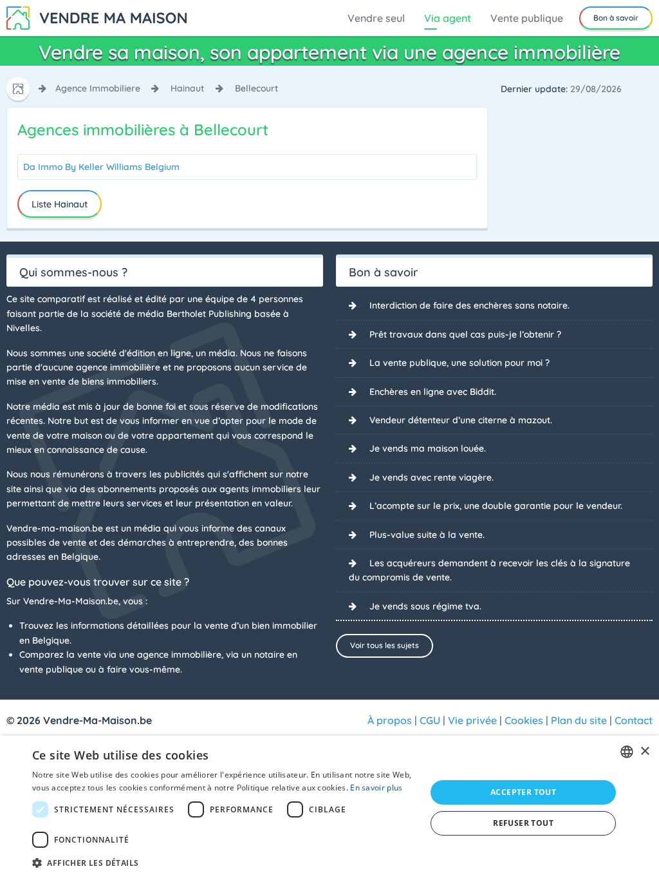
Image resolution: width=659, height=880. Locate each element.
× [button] (644, 751)
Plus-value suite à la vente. (427, 534)
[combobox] (626, 751)
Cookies (524, 720)
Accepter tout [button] (523, 792)
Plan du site (579, 720)
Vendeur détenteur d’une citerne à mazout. (460, 420)
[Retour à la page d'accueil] (96, 16)
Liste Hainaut (60, 204)
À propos (389, 720)
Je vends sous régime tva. (425, 606)
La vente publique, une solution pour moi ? (459, 362)
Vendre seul (376, 18)
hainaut (187, 88)
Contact (634, 720)
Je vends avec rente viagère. (431, 477)
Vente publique (526, 18)
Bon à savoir (615, 18)
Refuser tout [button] (523, 823)
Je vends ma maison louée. (427, 448)
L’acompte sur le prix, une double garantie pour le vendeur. (495, 506)
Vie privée (472, 720)
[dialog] (329, 808)
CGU (430, 720)
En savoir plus (376, 787)
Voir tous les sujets (384, 645)
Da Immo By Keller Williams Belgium (101, 167)
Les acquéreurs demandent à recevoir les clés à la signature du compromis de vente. (489, 570)
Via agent (447, 18)
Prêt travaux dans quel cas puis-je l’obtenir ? (465, 334)
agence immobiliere (97, 88)
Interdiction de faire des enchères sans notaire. (469, 305)
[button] (223, 862)
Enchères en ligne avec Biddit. (432, 391)
